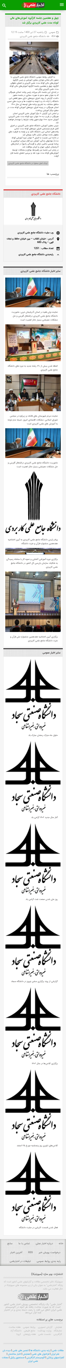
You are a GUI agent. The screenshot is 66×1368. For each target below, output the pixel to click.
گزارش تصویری (44, 1327)
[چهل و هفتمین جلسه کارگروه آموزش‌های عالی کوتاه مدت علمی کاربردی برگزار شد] (33, 59)
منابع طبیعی (29, 1331)
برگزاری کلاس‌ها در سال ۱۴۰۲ (45, 1063)
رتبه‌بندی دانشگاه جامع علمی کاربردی (35, 254)
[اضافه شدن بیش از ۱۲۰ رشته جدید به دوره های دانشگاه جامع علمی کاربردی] (33, 360)
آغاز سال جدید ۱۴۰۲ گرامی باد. (44, 817)
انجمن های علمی (20, 1350)
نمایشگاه (57, 1331)
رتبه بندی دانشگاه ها (40, 1350)
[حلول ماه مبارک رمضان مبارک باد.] (33, 730)
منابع (10, 1243)
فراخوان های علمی (40, 1354)
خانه (61, 1243)
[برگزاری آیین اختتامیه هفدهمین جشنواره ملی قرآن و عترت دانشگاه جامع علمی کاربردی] (33, 631)
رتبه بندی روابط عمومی (49, 1261)
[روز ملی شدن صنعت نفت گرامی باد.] (33, 894)
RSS (30, 1252)
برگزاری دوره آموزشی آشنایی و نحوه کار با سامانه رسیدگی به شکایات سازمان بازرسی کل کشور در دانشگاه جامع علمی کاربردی (32, 563)
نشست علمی (44, 1334)
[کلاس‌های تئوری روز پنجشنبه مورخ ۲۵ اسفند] (33, 1140)
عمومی (52, 32)
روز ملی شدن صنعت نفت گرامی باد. (41, 899)
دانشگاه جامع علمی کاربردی (33, 36)
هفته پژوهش (29, 1334)
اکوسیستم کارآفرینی (35, 1357)
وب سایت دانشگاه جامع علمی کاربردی (35, 232)
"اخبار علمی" (56, 1304)
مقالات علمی (57, 1350)
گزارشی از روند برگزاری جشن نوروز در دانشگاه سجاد (34, 981)
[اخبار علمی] (33, 5)
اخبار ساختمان (14, 1354)
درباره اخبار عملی (44, 1243)
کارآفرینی (57, 1334)
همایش (58, 1327)
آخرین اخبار (16, 1252)
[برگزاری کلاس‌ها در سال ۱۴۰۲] (33, 1058)
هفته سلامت (15, 1327)
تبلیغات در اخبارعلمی (20, 1261)
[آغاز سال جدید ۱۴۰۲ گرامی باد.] (33, 812)
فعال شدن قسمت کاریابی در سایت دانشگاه (38, 1227)
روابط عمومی (29, 1327)
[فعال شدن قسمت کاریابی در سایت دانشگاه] (33, 1222)
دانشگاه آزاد (15, 1331)
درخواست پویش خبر (49, 1252)
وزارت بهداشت (44, 1331)
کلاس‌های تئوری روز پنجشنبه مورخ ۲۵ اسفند (37, 1145)
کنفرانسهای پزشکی (55, 1357)
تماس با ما (24, 1243)
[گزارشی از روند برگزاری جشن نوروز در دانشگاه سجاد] (33, 976)
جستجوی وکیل (17, 1357)
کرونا (18, 1334)
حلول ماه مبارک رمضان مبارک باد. (43, 735)
